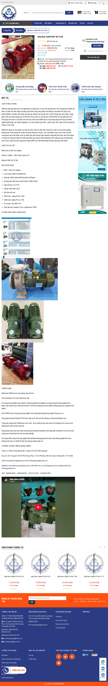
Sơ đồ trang (32, 659)
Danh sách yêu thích (62, 624)
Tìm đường (103, 664)
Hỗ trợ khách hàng (7, 2)
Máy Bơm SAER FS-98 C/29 (40, 576)
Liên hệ (90, 23)
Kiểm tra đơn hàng (77, 3)
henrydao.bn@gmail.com (11, 642)
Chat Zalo (102, 671)
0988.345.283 (51, 68)
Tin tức (82, 23)
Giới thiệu (5, 655)
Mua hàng (97, 45)
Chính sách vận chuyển (9, 663)
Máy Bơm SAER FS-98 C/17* (94, 576)
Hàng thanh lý (61, 23)
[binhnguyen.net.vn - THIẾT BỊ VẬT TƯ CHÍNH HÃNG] (11, 12)
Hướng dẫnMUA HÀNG (102, 12)
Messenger (103, 677)
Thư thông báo (60, 628)
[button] (100, 547)
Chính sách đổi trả (7, 678)
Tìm (69, 12)
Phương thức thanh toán (10, 666)
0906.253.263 (51, 66)
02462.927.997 (15, 635)
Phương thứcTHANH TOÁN (86, 12)
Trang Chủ (7, 30)
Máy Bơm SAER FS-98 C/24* (67, 576)
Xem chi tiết (41, 55)
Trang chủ (38, 23)
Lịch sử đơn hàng (61, 620)
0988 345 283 (18, 670)
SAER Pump (52, 50)
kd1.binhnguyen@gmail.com (12, 638)
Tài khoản (59, 616)
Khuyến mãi (73, 23)
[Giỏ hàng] (102, 2)
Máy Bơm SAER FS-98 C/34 (13, 576)
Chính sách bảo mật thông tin (11, 659)
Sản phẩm (48, 23)
